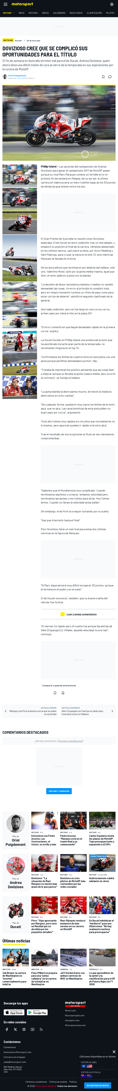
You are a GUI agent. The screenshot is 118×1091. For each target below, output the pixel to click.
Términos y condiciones (36, 1081)
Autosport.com (72, 1020)
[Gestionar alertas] (63, 693)
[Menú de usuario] (112, 4)
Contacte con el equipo (14, 1057)
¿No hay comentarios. (59, 740)
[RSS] (41, 1029)
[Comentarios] (111, 77)
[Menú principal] (5, 4)
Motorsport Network (46, 1086)
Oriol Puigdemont (17, 75)
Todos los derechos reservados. (73, 1086)
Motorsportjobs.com (74, 1015)
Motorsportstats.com (75, 1025)
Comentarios (10, 1047)
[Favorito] (103, 77)
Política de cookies (58, 1081)
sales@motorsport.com (15, 1062)
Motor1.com (70, 1010)
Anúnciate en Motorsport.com (17, 1052)
